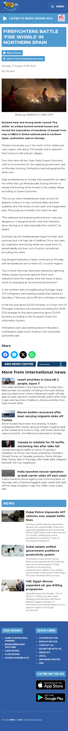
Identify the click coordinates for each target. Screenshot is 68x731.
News (8, 503)
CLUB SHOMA (12, 654)
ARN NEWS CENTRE (49, 659)
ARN (41, 663)
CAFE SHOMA (12, 651)
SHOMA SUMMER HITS (17, 658)
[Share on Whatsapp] (32, 354)
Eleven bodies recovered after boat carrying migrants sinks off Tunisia (32, 416)
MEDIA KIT (44, 652)
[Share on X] (23, 354)
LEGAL (42, 656)
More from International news (25, 58)
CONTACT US (46, 645)
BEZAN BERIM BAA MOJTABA (15, 645)
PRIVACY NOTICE (48, 641)
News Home (14, 52)
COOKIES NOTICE (48, 638)
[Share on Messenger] (14, 354)
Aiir (20, 720)
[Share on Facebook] (5, 354)
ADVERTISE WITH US (50, 649)
